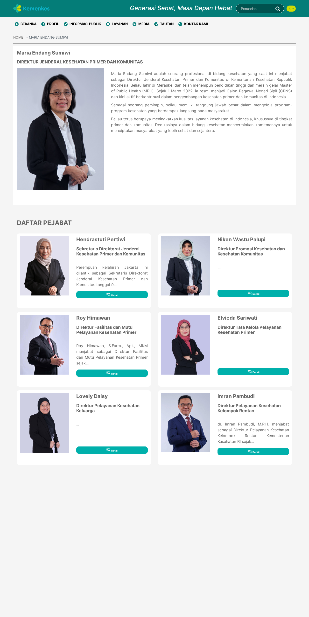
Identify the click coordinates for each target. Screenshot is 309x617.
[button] (50, 24)
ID (290, 8)
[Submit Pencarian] (278, 8)
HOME (18, 37)
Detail (114, 295)
